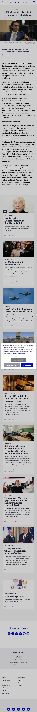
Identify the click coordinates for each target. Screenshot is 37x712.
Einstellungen (12, 365)
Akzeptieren (27, 365)
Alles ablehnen (18, 360)
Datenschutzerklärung (18, 354)
